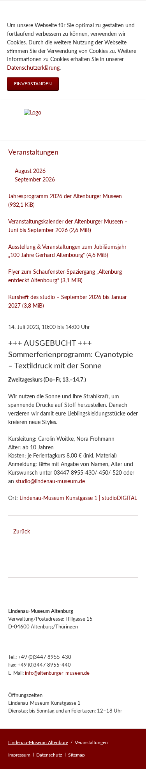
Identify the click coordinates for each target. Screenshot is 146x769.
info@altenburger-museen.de (57, 673)
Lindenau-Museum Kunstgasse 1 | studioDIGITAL (78, 498)
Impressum (19, 755)
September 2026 (35, 180)
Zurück (21, 532)
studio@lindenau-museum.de (50, 481)
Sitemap (76, 755)
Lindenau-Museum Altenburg (38, 742)
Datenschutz (49, 755)
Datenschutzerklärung (33, 68)
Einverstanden (33, 83)
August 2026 (30, 171)
